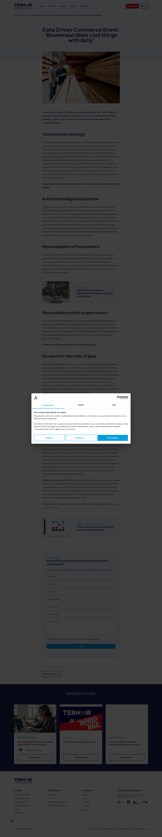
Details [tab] (81, 405)
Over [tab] (114, 405)
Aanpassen (79, 438)
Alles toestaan (112, 438)
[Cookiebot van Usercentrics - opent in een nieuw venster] (118, 397)
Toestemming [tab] (48, 405)
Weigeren (49, 438)
